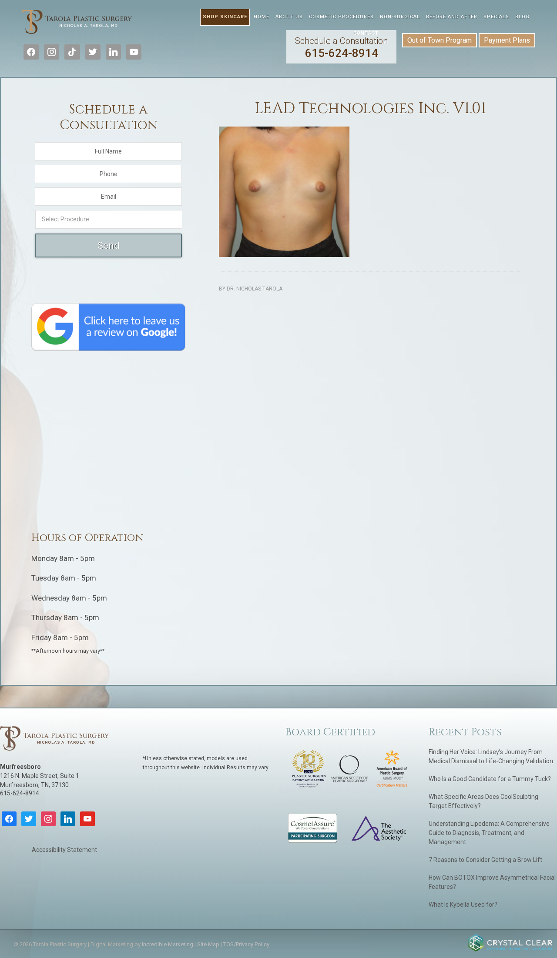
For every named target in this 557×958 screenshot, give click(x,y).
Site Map (208, 944)
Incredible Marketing (167, 944)
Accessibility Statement (64, 849)
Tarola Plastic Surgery (77, 26)
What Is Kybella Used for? (463, 904)
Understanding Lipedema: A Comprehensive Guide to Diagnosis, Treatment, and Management (489, 832)
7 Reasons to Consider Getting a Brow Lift (485, 859)
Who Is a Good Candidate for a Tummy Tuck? (490, 778)
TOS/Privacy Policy (246, 944)
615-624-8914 (341, 48)
